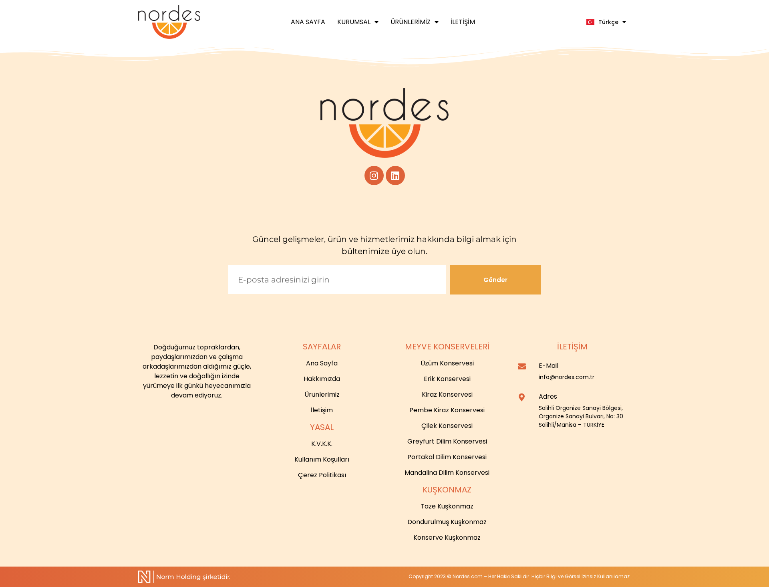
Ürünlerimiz (411, 22)
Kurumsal (353, 22)
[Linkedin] (395, 175)
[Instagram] (374, 175)
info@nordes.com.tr (566, 377)
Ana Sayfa (308, 22)
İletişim (463, 22)
